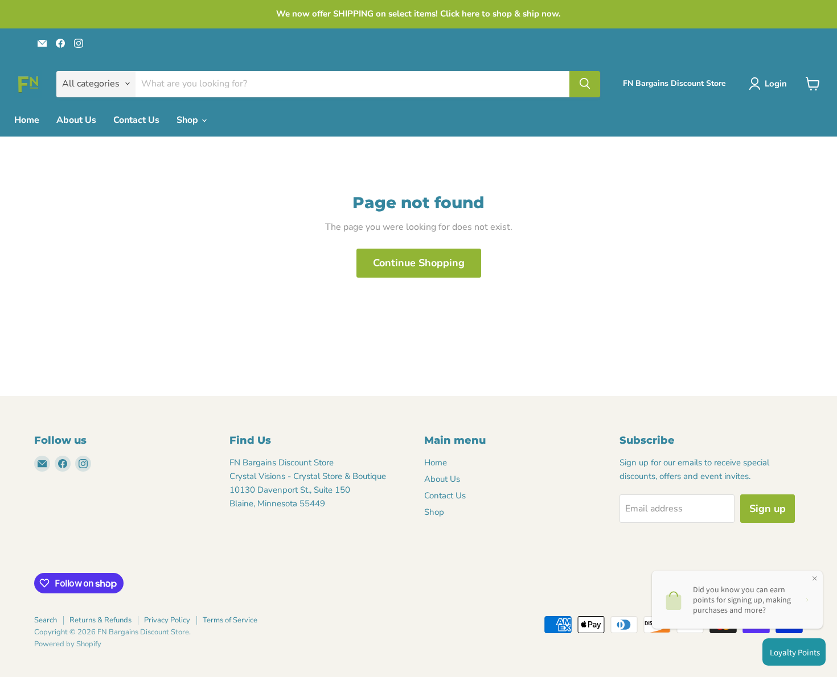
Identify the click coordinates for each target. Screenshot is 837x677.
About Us (76, 120)
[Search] (584, 84)
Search (45, 620)
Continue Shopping (419, 263)
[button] (770, 83)
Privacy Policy (167, 620)
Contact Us (136, 120)
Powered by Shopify (67, 644)
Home (26, 120)
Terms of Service (230, 620)
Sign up (767, 508)
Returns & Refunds (100, 620)
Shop (188, 120)
